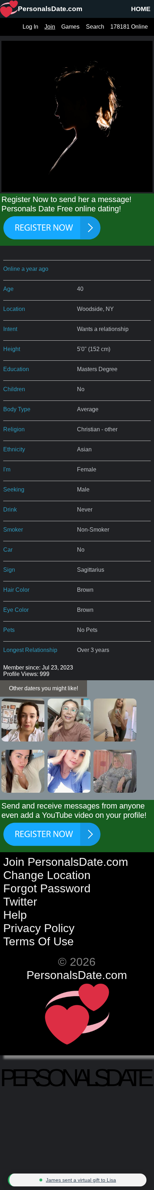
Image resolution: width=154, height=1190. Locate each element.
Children (14, 389)
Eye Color (16, 610)
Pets (9, 630)
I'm (6, 469)
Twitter (20, 901)
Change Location (47, 875)
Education (16, 369)
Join (49, 27)
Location (14, 309)
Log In (30, 27)
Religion (14, 429)
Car (8, 550)
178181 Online (129, 27)
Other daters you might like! (43, 688)
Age (8, 289)
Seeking (13, 489)
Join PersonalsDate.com (65, 861)
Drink (10, 510)
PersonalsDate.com (77, 975)
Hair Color (16, 590)
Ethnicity (14, 449)
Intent (10, 329)
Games (70, 27)
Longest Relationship (30, 650)
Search (95, 27)
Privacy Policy (38, 928)
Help (15, 914)
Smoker (13, 530)
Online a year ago (25, 269)
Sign (9, 570)
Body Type (16, 409)
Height (11, 349)
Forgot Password (47, 888)
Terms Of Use (38, 941)
